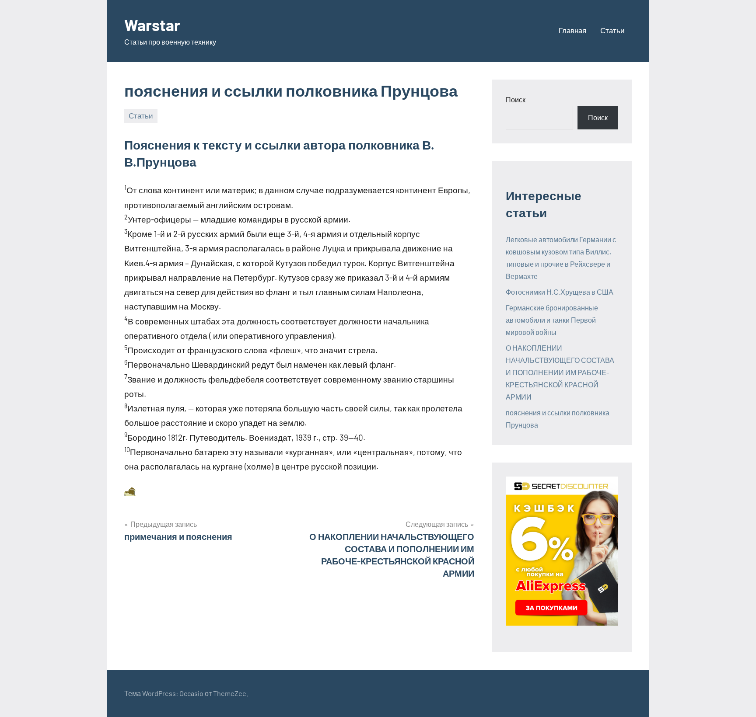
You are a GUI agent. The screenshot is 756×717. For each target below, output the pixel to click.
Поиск (515, 99)
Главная (572, 30)
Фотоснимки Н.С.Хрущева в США (559, 292)
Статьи (612, 30)
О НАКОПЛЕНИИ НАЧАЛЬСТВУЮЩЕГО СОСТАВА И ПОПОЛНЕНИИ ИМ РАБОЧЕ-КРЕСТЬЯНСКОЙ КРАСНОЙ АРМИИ (560, 372)
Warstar (152, 24)
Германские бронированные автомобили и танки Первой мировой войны (552, 319)
